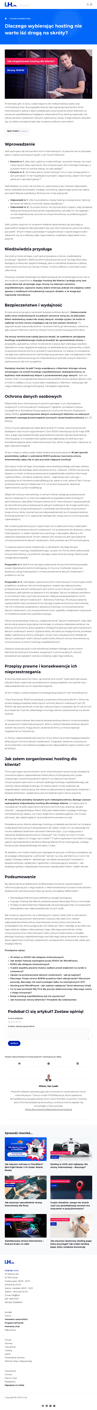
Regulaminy (10, 1382)
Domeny (9, 1343)
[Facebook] (19, 1063)
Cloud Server (10, 1371)
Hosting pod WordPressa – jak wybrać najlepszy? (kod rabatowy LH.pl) (50, 985)
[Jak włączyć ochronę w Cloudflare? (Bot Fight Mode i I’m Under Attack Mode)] (26, 1149)
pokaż (23, 131)
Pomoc (8, 1316)
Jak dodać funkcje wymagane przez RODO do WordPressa (44, 960)
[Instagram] (50, 1406)
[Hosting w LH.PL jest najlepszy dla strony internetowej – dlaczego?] (71, 1149)
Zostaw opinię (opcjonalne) (21, 1026)
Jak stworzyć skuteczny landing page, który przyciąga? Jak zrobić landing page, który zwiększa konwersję (71, 1244)
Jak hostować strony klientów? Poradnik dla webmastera (43, 999)
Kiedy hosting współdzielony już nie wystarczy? (37, 996)
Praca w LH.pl (11, 1378)
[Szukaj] (88, 4)
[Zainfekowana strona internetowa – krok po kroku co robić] (26, 1226)
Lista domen (10, 1347)
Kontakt (8, 1312)
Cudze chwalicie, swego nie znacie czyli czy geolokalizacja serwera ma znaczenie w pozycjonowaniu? (70, 1205)
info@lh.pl (15, 1295)
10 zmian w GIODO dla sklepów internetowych (37, 957)
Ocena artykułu (15, 1018)
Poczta (8, 1340)
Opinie (7, 1354)
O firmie (8, 1374)
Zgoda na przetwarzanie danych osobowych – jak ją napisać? (45, 975)
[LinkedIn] (77, 1063)
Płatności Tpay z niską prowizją (18, 1361)
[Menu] (91, 4)
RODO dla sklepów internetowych (30, 964)
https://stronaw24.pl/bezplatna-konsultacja (48, 1109)
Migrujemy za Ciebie (14, 1385)
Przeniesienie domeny (15, 1357)
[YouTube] (54, 1406)
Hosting (8, 1350)
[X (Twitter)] (48, 1063)
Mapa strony (10, 1330)
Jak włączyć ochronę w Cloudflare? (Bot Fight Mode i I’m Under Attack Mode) (24, 1167)
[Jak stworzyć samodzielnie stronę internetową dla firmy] (26, 1187)
